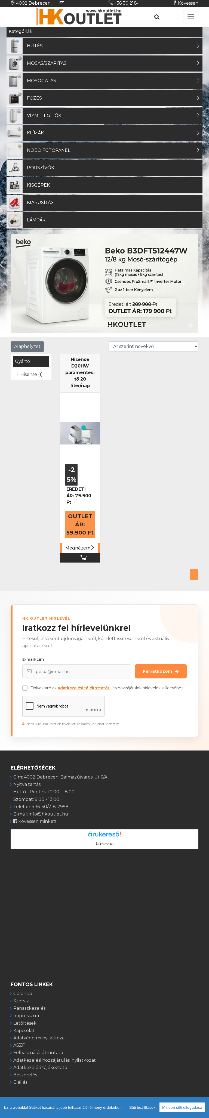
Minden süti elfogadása (182, 1107)
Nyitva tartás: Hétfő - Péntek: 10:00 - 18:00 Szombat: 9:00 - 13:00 (44, 792)
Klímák (35, 132)
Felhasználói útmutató (38, 1052)
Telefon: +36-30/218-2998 (41, 806)
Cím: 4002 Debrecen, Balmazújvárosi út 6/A (60, 777)
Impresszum (27, 1015)
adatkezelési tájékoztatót (84, 687)
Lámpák (36, 220)
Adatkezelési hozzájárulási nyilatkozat (54, 1060)
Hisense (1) (31, 374)
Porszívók (40, 167)
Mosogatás (41, 80)
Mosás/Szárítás (46, 63)
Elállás (20, 1082)
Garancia (22, 993)
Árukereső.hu (104, 844)
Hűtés (35, 45)
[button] (25, 283)
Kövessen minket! (36, 821)
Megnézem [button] (77, 548)
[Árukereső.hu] (104, 836)
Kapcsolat (24, 1030)
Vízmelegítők (44, 115)
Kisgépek (38, 185)
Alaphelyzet (27, 346)
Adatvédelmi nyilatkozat (39, 1037)
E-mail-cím (33, 659)
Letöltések (24, 1023)
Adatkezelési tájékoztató (40, 1067)
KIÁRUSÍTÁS (40, 202)
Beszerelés (25, 1074)
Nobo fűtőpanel (48, 150)
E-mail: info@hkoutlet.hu (40, 814)
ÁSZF (19, 1045)
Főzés (34, 98)
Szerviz (21, 1000)
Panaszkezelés (29, 1008)
